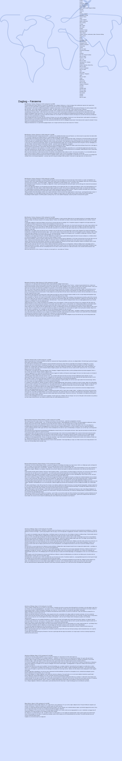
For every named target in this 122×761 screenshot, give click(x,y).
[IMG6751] (67, 649)
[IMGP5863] (67, 353)
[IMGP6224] (43, 512)
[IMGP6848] (91, 697)
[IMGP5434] (43, 255)
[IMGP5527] (55, 266)
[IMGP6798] (91, 687)
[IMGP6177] (55, 501)
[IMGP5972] (43, 413)
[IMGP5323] (55, 200)
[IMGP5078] (43, 128)
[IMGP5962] (31, 413)
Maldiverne (82, 79)
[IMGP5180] (79, 162)
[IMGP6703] (31, 649)
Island (81, 18)
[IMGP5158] (55, 162)
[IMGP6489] (67, 579)
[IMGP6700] (79, 639)
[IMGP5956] (91, 403)
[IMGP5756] (31, 343)
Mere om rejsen (83, 41)
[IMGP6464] (31, 579)
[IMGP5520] (43, 266)
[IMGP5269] (79, 172)
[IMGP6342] (79, 523)
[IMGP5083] (55, 128)
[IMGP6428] (79, 568)
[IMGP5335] (91, 200)
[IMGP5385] (79, 211)
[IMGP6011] (91, 413)
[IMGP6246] (79, 512)
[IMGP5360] (55, 211)
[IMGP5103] (79, 128)
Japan (81, 75)
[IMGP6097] (79, 447)
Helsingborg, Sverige (84, 15)
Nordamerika (82, 46)
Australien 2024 (83, 91)
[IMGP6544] (91, 589)
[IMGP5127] (91, 128)
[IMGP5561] (79, 266)
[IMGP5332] (79, 200)
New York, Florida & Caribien (85, 54)
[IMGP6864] (55, 722)
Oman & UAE (82, 81)
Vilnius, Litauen (83, 35)
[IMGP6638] (79, 600)
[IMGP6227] (55, 512)
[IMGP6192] (91, 501)
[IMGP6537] (67, 589)
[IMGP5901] (43, 403)
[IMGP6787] (79, 687)
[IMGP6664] (91, 600)
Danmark (81, 9)
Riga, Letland (82, 25)
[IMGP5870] (91, 353)
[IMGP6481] (43, 579)
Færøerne (82, 10)
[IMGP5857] (55, 353)
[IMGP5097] (67, 128)
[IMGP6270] (91, 512)
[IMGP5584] (43, 276)
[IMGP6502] (79, 579)
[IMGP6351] (91, 523)
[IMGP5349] (31, 211)
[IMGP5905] (55, 403)
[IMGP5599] (67, 276)
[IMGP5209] (55, 172)
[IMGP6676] (43, 639)
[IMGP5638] (43, 322)
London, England (83, 19)
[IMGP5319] (31, 200)
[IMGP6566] (31, 600)
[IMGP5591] (55, 276)
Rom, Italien (82, 27)
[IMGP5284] (91, 172)
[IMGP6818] (43, 697)
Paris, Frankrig (83, 22)
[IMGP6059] (55, 447)
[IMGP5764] (55, 343)
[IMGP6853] (31, 722)
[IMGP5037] (31, 128)
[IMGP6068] (67, 447)
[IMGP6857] (43, 722)
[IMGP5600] (79, 276)
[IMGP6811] (31, 697)
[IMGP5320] (43, 200)
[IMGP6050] (43, 447)
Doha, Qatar (82, 72)
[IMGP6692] (67, 639)
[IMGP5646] (55, 322)
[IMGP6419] (55, 568)
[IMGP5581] (31, 276)
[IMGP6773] (55, 687)
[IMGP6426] (67, 568)
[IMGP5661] (67, 322)
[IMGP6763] (31, 687)
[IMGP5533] (67, 266)
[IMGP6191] (79, 501)
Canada (81, 47)
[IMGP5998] (79, 413)
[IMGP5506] (91, 255)
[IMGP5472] (67, 255)
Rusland (81, 28)
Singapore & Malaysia (84, 84)
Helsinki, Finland (83, 16)
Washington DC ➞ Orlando (85, 62)
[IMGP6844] (79, 697)
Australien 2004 (83, 88)
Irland (81, 12)
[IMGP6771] (43, 687)
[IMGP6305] (55, 523)
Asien (81, 70)
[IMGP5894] (31, 403)
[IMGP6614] (55, 600)
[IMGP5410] (91, 211)
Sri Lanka (81, 85)
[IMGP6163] (43, 501)
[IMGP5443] (55, 255)
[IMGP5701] (31, 332)
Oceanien (81, 86)
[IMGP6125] (43, 457)
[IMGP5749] (67, 332)
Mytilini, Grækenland (84, 21)
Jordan (81, 78)
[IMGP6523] (55, 589)
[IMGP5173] (67, 162)
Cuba (81, 51)
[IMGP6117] (31, 457)
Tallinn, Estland (83, 32)
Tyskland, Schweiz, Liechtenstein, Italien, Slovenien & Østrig (92, 34)
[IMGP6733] (55, 649)
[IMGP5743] (55, 332)
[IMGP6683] (55, 639)
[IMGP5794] (67, 343)
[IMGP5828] (91, 343)
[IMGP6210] (31, 512)
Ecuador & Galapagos (84, 67)
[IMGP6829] (67, 697)
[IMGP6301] (43, 523)
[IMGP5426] (31, 255)
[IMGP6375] (31, 568)
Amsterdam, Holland (84, 3)
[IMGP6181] (67, 501)
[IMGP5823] (79, 343)
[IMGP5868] (79, 353)
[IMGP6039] (31, 447)
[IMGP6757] (91, 649)
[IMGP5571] (91, 266)
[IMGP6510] (91, 579)
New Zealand (82, 92)
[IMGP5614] (91, 276)
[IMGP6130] (55, 457)
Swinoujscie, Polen (83, 31)
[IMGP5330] (67, 200)
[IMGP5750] (79, 332)
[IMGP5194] (91, 162)
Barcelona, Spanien (83, 5)
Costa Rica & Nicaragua (84, 50)
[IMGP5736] (43, 332)
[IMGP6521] (43, 589)
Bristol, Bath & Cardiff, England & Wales (88, 8)
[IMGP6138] (79, 457)
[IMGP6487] (55, 579)
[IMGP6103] (91, 447)
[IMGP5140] (31, 162)
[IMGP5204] (43, 172)
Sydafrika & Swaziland (84, 44)
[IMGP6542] (79, 589)
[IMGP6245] (67, 512)
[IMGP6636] (67, 600)
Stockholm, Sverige (83, 29)
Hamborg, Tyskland (83, 13)
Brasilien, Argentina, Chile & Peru (86, 65)
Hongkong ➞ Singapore (84, 73)
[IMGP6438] (91, 568)
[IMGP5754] (91, 332)
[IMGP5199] (31, 172)
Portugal (81, 24)
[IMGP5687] (79, 322)
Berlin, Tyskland (83, 6)
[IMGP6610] (43, 600)
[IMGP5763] (43, 343)
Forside (81, 0)
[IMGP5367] (67, 211)
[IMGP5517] (31, 266)
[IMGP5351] (43, 211)
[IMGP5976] (55, 413)
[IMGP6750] (79, 649)
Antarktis (81, 94)
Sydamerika (82, 63)
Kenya (81, 38)
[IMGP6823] (55, 697)
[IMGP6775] (67, 687)
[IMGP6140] (91, 457)
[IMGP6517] (31, 589)
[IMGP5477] (79, 255)
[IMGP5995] (67, 413)
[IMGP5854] (43, 353)
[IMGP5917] (79, 403)
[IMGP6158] (31, 501)
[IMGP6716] (43, 649)
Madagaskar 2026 (83, 43)
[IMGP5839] (31, 353)
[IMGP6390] (43, 568)
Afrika (81, 37)
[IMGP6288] (31, 523)
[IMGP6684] (31, 639)
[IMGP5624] (31, 322)
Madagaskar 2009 (83, 40)
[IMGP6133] (67, 457)
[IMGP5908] (67, 403)
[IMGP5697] (91, 322)
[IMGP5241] (67, 172)
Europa (81, 2)
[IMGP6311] (67, 523)
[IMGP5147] (43, 162)
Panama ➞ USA (83, 57)
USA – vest (82, 59)
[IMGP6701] (91, 639)
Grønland (81, 53)
